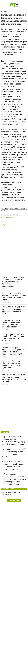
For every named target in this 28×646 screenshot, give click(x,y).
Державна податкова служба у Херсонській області (14, 209)
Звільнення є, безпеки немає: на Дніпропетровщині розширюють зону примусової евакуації (14, 378)
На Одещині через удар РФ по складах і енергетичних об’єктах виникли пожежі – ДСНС (13, 310)
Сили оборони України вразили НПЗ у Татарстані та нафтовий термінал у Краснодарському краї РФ (13, 350)
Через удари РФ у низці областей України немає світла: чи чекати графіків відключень (12, 364)
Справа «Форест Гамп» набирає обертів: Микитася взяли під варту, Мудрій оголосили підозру (12, 323)
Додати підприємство (14, 500)
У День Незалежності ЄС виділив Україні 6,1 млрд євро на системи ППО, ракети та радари (14, 296)
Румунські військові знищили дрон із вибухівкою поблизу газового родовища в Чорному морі (13, 337)
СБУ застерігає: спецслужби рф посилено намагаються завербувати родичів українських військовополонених (13, 281)
